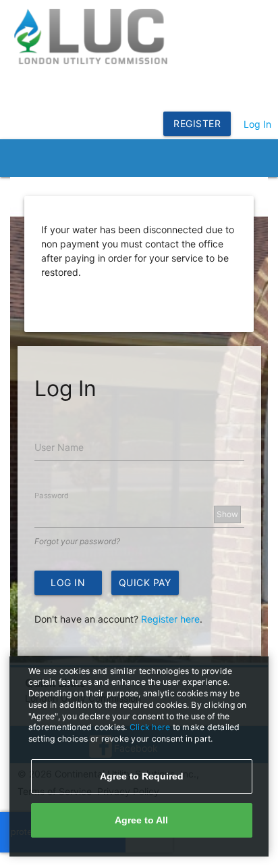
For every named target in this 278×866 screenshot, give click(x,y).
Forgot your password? (77, 541)
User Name (59, 447)
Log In (257, 124)
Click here (151, 727)
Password (51, 495)
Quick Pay (145, 582)
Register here (170, 619)
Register (197, 123)
